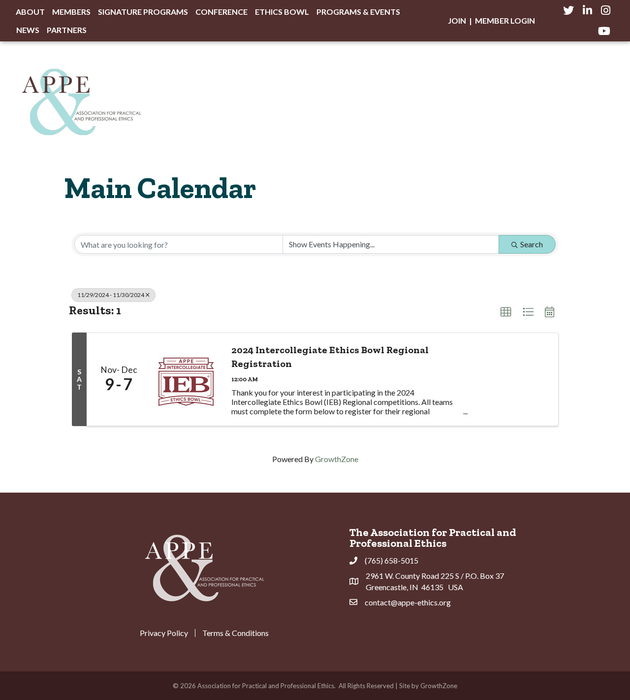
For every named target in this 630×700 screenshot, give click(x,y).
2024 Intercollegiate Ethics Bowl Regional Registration (330, 356)
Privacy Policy (164, 633)
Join (457, 20)
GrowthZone (336, 459)
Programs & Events (358, 11)
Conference (221, 11)
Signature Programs (143, 11)
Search (531, 244)
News (27, 29)
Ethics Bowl (282, 11)
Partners (67, 29)
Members (71, 11)
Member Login (505, 20)
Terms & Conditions (235, 633)
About (30, 11)
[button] (506, 312)
